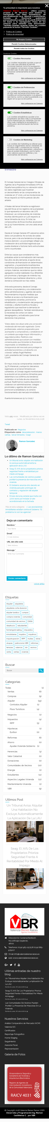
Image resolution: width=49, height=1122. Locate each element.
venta (8, 652)
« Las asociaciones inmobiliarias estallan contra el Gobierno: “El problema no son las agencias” (24, 509)
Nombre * (11, 525)
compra (25, 613)
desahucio (10, 626)
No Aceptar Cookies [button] (24, 39)
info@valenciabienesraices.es (27, 954)
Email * (10, 533)
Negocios (22, 430)
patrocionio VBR (21, 643)
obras (38, 639)
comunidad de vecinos (15, 621)
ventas (16, 652)
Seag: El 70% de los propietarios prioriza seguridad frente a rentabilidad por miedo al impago (26, 471)
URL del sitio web (15, 542)
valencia (18, 647)
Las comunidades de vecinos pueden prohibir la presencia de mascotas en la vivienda (25, 479)
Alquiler (9, 604)
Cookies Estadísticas (22, 113)
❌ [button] (47, 6)
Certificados (10, 1030)
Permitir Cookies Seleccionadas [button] (24, 44)
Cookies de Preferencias (24, 87)
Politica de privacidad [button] (15, 34)
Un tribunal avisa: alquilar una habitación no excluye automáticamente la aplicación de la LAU (26, 463)
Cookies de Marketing (22, 140)
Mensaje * (11, 550)
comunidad (27, 617)
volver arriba (39, 584)
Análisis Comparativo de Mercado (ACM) (22, 1023)
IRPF (23, 639)
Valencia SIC (10, 1027)
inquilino (22, 634)
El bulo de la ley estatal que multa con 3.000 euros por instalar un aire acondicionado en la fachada (25, 498)
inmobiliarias (11, 634)
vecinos (33, 647)
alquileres (19, 604)
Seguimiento (10, 1041)
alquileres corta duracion (16, 608)
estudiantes (22, 626)
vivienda (25, 652)
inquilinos (32, 634)
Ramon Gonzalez (27, 441)
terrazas (9, 647)
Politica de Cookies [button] (14, 32)
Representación (12, 1049)
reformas (34, 643)
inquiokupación (12, 639)
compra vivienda (13, 617)
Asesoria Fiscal (11, 1045)
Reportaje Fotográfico (14, 1034)
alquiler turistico (12, 613)
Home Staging (11, 1038)
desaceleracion (28, 432)
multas (30, 639)
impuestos (28, 630)
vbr (26, 647)
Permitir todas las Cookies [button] (24, 48)
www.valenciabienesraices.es (25, 958)
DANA (30, 621)
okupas (9, 643)
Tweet (7, 424)
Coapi (28, 435)
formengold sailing (14, 630)
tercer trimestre (18, 435)
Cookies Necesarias (22, 59)
